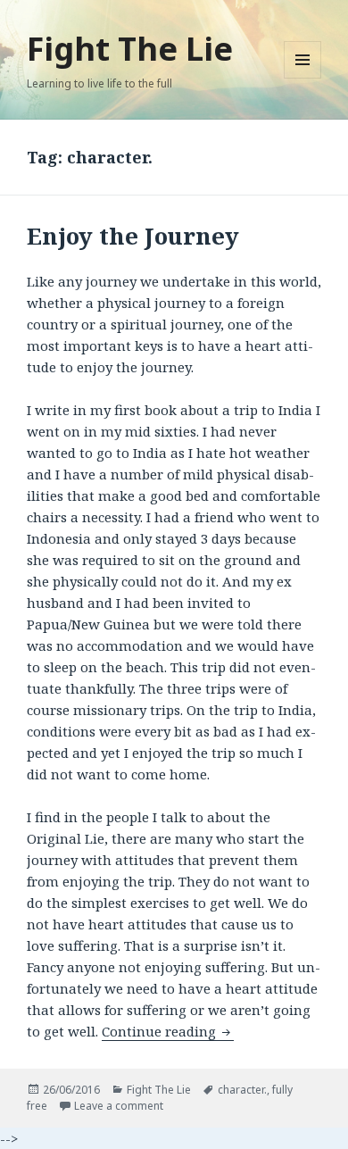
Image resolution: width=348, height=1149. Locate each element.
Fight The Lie (130, 49)
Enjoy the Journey (133, 236)
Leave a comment (118, 1105)
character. (242, 1089)
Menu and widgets (303, 78)
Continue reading (168, 1031)
